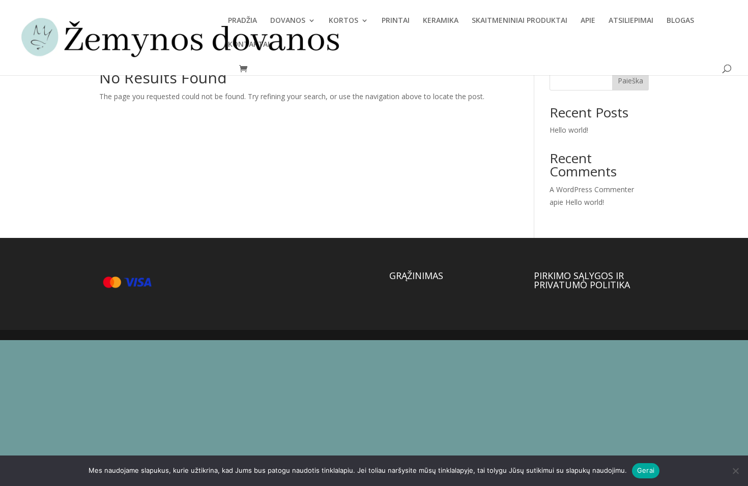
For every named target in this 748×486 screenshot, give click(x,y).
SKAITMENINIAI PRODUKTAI (519, 21)
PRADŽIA (242, 21)
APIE (588, 21)
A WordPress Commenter (592, 189)
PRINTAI (396, 21)
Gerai (645, 470)
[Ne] (735, 471)
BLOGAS (680, 21)
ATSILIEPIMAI (631, 21)
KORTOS (343, 21)
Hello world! (569, 130)
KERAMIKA (440, 21)
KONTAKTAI (249, 45)
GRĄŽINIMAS (416, 275)
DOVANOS (287, 21)
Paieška (630, 80)
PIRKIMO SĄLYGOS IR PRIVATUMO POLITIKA (582, 280)
